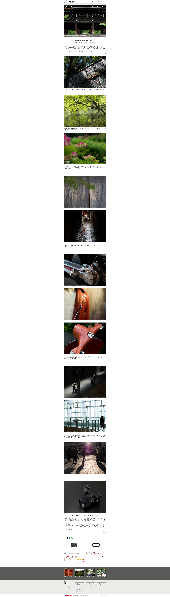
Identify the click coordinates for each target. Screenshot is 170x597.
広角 (77, 42)
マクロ (94, 42)
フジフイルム (78, 584)
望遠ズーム (99, 585)
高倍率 (84, 42)
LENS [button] (105, 1)
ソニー (77, 587)
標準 (79, 42)
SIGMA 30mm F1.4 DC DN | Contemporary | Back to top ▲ (97, 565)
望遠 (81, 42)
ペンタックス (78, 589)
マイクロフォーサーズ (90, 584)
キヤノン (77, 583)
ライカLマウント (89, 583)
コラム (68, 586)
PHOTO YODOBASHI (70, 1)
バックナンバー (69, 588)
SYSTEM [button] (92, 1)
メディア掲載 (69, 587)
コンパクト (77, 592)
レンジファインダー (79, 590)
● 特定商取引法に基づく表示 (76, 595)
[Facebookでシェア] (69, 538)
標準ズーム (99, 584)
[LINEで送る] (72, 538)
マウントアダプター (79, 591)
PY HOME (88, 1)
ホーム (68, 585)
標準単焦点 (99, 587)
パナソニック (78, 588)
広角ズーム (99, 583)
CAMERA (102, 1)
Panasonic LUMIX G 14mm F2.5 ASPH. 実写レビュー (90, 576)
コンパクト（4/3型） (90, 585)
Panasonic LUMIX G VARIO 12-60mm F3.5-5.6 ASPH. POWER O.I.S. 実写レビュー (101, 577)
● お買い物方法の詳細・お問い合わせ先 (84, 595)
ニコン (77, 585)
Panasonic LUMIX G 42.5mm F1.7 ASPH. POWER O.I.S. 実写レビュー (68, 576)
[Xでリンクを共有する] (67, 538)
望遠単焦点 (99, 588)
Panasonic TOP (97, 1)
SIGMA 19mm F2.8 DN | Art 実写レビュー (79, 576)
